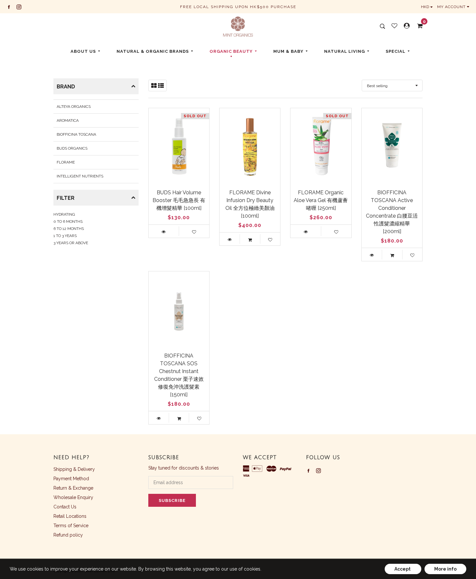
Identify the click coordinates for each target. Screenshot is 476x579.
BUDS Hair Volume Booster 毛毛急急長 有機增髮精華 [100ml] (179, 200)
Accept (403, 569)
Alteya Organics (74, 106)
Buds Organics (72, 148)
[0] (418, 26)
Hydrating (64, 214)
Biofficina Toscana (76, 134)
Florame (66, 162)
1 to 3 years (65, 235)
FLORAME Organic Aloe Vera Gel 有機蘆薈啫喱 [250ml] (321, 200)
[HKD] (428, 7)
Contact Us (64, 506)
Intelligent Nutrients (80, 176)
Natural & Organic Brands (153, 51)
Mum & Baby (288, 51)
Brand (66, 87)
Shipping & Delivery (74, 469)
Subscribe (172, 500)
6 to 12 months (68, 228)
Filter (65, 198)
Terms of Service (70, 525)
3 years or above (70, 243)
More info (445, 569)
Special (395, 51)
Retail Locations (69, 516)
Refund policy (68, 535)
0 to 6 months (68, 221)
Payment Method (71, 478)
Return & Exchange (73, 488)
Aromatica (68, 120)
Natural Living (344, 51)
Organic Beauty (231, 51)
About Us (83, 51)
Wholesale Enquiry (73, 497)
